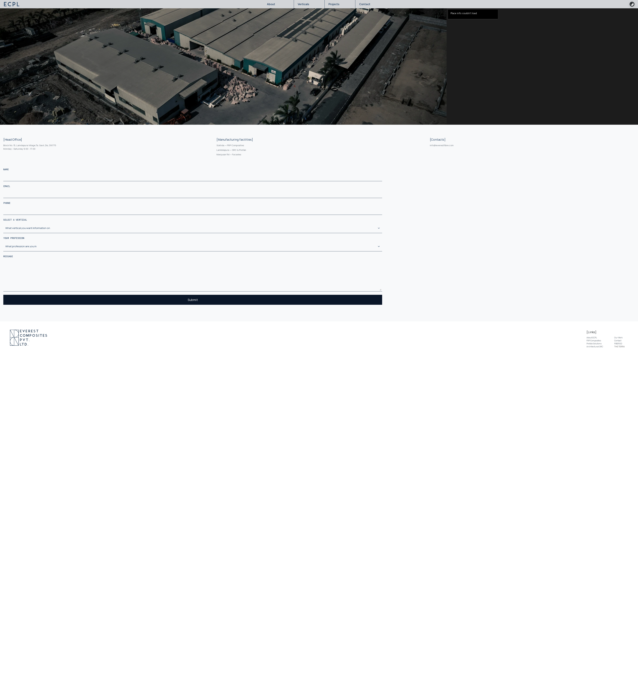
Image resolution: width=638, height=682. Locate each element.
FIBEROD (618, 343)
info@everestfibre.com (442, 145)
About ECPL (591, 337)
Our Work (618, 337)
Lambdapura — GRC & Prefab (231, 149)
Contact (617, 340)
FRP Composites (593, 340)
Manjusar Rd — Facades (228, 154)
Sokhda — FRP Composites (230, 145)
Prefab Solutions (593, 343)
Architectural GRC (594, 346)
